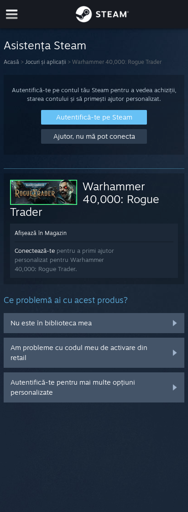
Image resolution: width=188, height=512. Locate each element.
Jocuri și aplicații (45, 61)
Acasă (11, 61)
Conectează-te (35, 250)
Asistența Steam (45, 45)
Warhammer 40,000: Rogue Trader (84, 199)
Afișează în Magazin (41, 233)
